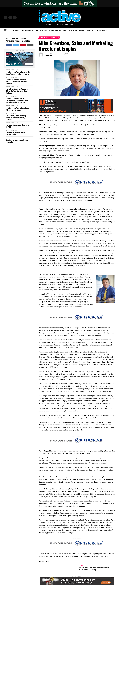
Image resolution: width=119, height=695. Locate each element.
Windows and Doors (55, 30)
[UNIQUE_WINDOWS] (76, 113)
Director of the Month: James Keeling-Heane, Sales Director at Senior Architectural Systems (17, 100)
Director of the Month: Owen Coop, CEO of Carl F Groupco (17, 109)
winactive (49, 55)
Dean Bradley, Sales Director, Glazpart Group (15, 133)
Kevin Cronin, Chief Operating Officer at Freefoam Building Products (16, 117)
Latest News (15, 30)
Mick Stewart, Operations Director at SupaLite (17, 141)
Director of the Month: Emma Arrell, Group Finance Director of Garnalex (18, 73)
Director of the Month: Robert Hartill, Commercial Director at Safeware (16, 81)
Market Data (90, 30)
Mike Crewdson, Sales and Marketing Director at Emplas (18, 39)
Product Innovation (27, 30)
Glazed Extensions (41, 30)
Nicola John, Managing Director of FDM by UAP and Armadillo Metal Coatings (17, 91)
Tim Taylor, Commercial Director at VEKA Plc (17, 126)
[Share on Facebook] (9, 45)
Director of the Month (70, 30)
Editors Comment (102, 30)
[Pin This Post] (23, 45)
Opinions (81, 30)
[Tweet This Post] (16, 45)
